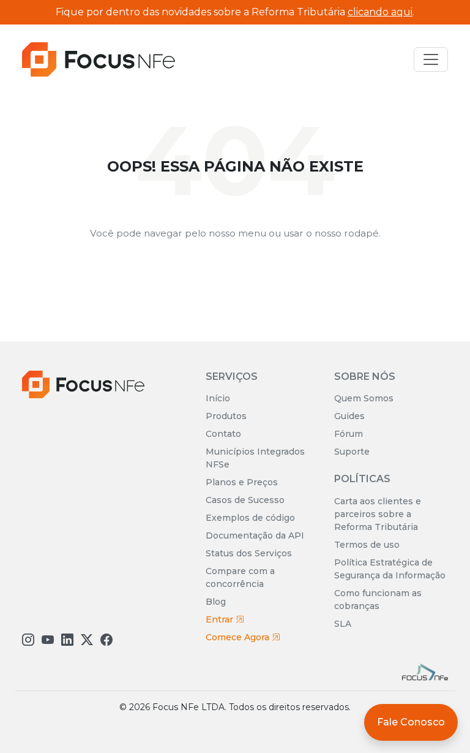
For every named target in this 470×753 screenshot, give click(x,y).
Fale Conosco (411, 722)
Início (218, 398)
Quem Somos (364, 398)
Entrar (221, 619)
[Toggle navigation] (431, 59)
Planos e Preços (242, 482)
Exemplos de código (250, 517)
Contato (223, 433)
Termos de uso (367, 544)
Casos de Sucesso (245, 499)
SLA (342, 623)
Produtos (226, 416)
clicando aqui (380, 12)
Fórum (348, 433)
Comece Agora (239, 637)
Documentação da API (255, 535)
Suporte (352, 451)
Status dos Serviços (249, 553)
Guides (349, 416)
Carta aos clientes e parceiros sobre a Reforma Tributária (377, 514)
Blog (216, 601)
